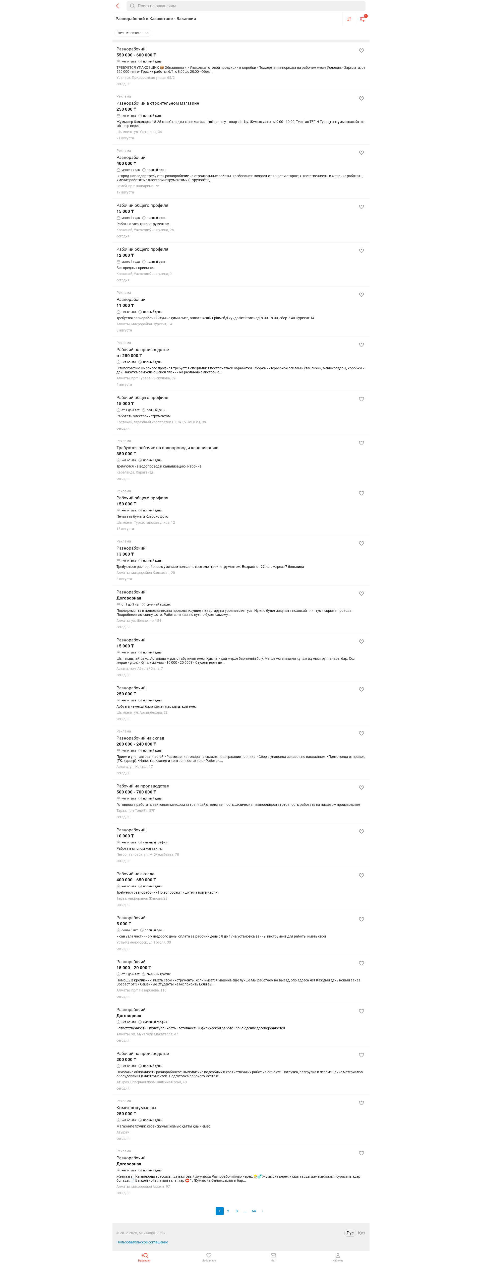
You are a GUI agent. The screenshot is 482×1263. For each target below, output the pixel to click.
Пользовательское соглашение (142, 1242)
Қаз (362, 1232)
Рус (350, 1232)
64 (254, 1211)
